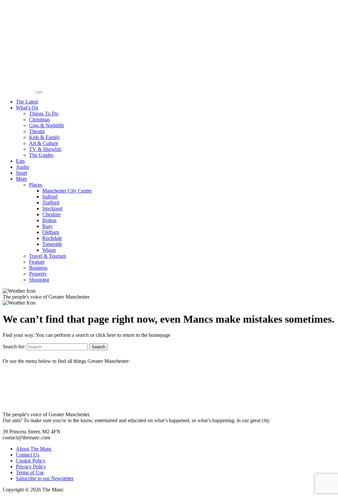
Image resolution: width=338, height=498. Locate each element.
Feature (37, 262)
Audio (22, 167)
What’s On (27, 107)
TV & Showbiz (45, 149)
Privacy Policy (31, 466)
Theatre (37, 131)
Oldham (50, 232)
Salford (49, 196)
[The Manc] (20, 90)
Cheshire (51, 214)
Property (38, 274)
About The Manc (34, 449)
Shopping (39, 279)
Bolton (49, 220)
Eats (20, 161)
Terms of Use (30, 472)
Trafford (50, 202)
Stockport (52, 208)
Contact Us (27, 454)
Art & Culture (43, 143)
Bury (47, 226)
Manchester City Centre (67, 190)
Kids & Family (44, 137)
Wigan (49, 250)
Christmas (39, 119)
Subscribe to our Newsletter (45, 478)
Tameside (52, 244)
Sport (21, 173)
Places (35, 185)
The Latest (27, 101)
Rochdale (52, 238)
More (21, 179)
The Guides (41, 155)
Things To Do (43, 113)
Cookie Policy (31, 460)
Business (38, 268)
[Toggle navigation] (39, 92)
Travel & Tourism (47, 256)
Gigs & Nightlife (46, 125)
